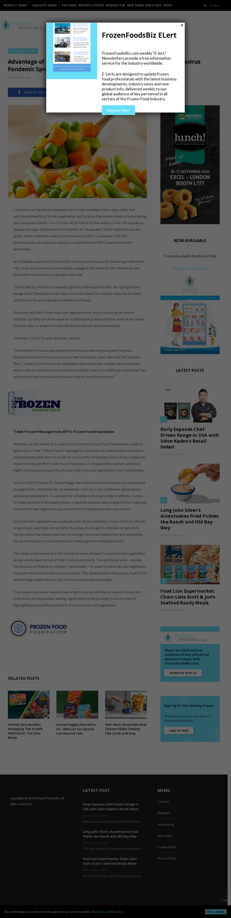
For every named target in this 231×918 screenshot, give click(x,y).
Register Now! (118, 110)
